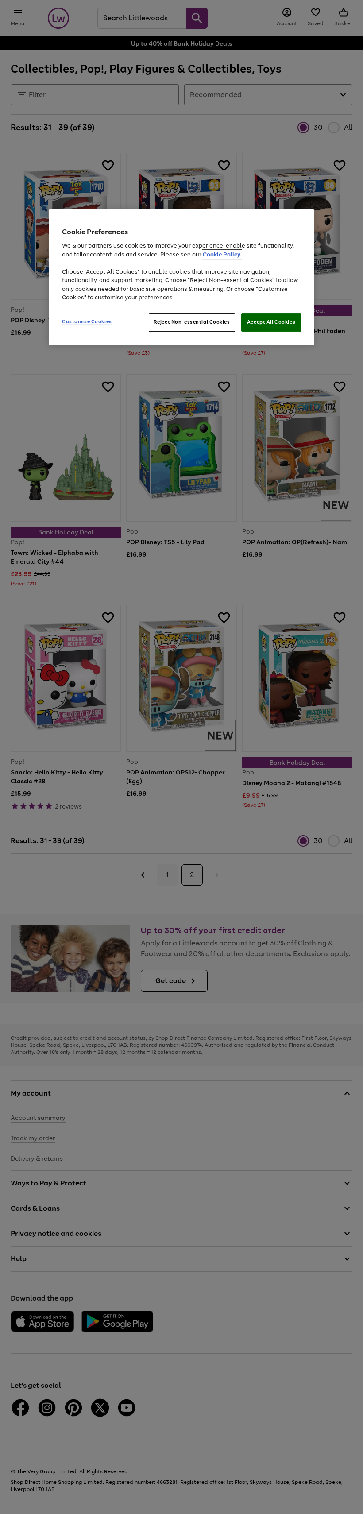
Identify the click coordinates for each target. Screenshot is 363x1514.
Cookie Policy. (222, 254)
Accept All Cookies (271, 321)
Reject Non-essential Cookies (192, 321)
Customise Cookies (87, 321)
